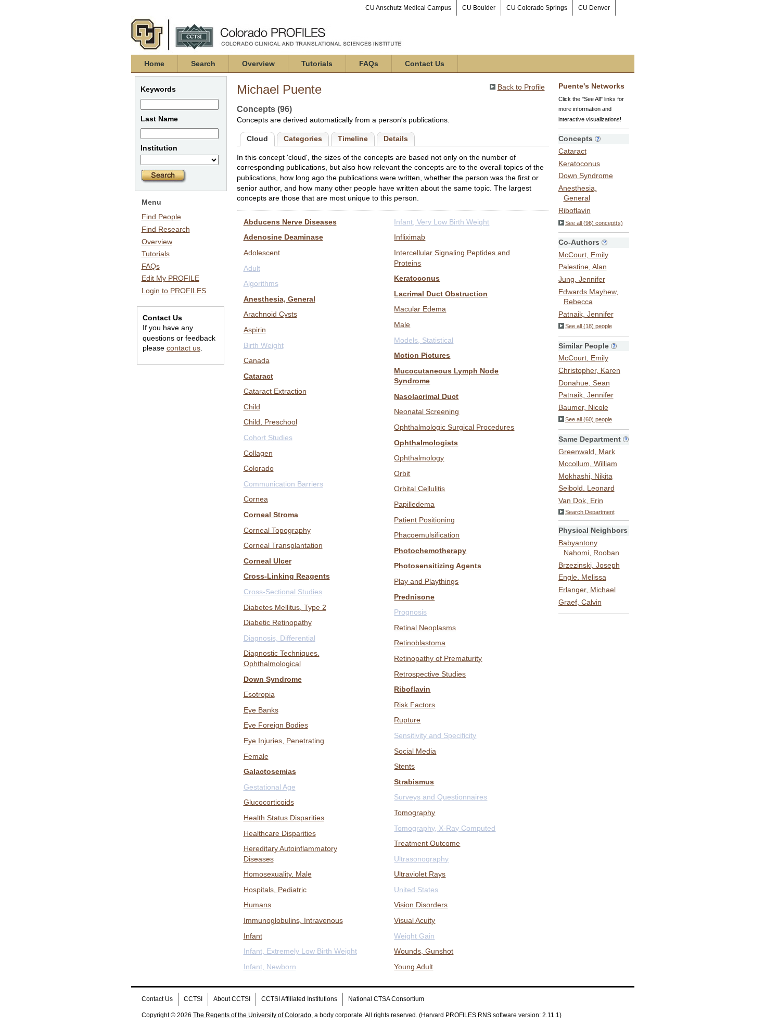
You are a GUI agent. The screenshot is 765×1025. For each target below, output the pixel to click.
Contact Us (424, 63)
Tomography (414, 812)
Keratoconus (417, 278)
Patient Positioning (424, 520)
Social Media (415, 751)
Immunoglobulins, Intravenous (293, 920)
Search (203, 63)
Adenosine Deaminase (283, 237)
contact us (183, 348)
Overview (258, 63)
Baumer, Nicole (583, 407)
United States (416, 889)
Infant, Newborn (270, 967)
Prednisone (414, 597)
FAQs (368, 63)
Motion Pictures (422, 355)
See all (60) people (588, 419)
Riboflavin (412, 689)
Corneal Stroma (271, 514)
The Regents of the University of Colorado (252, 1015)
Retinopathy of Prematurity (438, 658)
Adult (252, 268)
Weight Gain (414, 936)
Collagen (258, 453)
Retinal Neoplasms (425, 627)
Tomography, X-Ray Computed (444, 828)
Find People (161, 217)
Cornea (256, 499)
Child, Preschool (270, 422)
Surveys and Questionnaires (440, 797)
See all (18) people (588, 326)
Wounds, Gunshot (423, 951)
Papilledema (414, 504)
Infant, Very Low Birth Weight (441, 222)
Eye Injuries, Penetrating (284, 740)
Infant (253, 936)
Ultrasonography (421, 859)
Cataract (258, 376)
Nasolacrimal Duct (426, 396)
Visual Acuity (414, 920)
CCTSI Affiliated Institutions (299, 999)
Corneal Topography (277, 530)
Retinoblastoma (419, 643)
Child (252, 407)
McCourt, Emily (583, 255)
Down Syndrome (273, 679)
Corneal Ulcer (267, 561)
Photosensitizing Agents (437, 565)
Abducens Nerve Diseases (290, 222)
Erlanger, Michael (587, 589)
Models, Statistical (423, 340)
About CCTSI (231, 999)
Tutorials (317, 63)
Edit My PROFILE (170, 278)
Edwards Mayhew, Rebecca (588, 297)
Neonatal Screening (426, 411)
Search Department (590, 512)
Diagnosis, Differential (279, 638)
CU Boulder (478, 7)
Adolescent (262, 252)
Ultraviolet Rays (419, 874)
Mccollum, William (587, 463)
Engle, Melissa (582, 577)
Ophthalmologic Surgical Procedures (454, 427)
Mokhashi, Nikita (585, 476)
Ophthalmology (419, 458)
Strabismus (414, 782)
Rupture (407, 720)
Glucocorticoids (269, 802)
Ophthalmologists (426, 443)
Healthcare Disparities (280, 833)
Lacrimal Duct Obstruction (441, 294)
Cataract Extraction (275, 391)
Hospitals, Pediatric (275, 889)
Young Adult (413, 967)
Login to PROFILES (174, 290)
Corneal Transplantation (283, 545)
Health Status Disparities (284, 818)
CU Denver (594, 7)
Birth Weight (264, 345)
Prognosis (410, 612)
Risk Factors (414, 705)
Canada (257, 360)
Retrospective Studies (430, 674)
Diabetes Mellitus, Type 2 (285, 607)
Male (402, 324)
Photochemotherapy (430, 550)
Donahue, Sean (584, 383)
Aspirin (255, 330)
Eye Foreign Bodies (276, 725)
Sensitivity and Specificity (435, 735)
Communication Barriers (283, 484)
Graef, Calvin (580, 602)
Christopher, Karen (589, 370)
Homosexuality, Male (278, 874)
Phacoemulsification (427, 535)
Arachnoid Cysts (270, 314)
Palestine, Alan (582, 266)
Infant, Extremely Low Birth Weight (300, 951)
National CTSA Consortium (386, 999)
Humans (257, 905)
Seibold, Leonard (586, 488)
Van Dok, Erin (580, 500)
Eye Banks (261, 710)
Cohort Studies (268, 437)
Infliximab (409, 237)
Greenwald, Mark (586, 451)
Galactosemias (270, 771)
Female (256, 756)
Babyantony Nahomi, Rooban (588, 548)
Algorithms (261, 283)
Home (154, 63)
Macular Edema (420, 309)
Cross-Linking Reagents (287, 576)
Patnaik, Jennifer (586, 314)
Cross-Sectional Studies (283, 592)
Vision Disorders (421, 905)
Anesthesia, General (279, 299)
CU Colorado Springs (536, 7)
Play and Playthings (426, 581)
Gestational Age (270, 787)
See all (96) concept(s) (594, 223)
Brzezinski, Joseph (589, 565)
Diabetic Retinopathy (278, 622)
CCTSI (193, 999)
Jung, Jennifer (581, 279)
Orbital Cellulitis (419, 488)
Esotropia (259, 694)
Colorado (259, 468)
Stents (404, 766)
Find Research (166, 229)
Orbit (402, 473)
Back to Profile (521, 87)
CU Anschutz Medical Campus (408, 7)
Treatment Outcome (427, 843)
